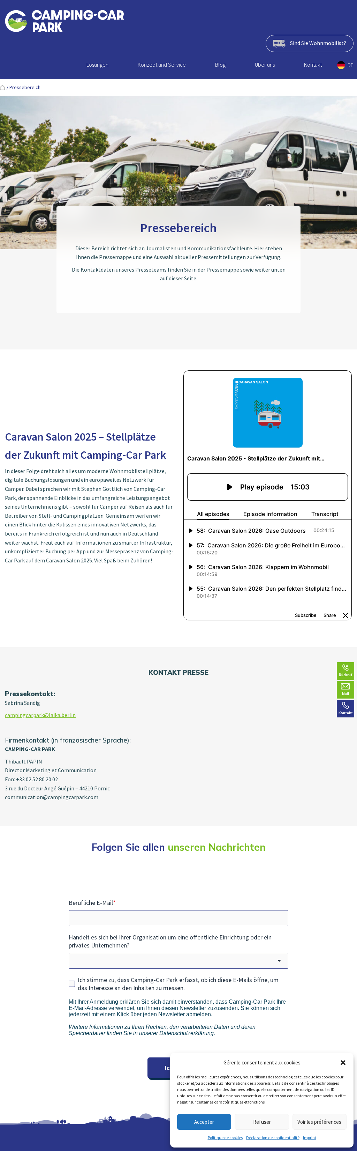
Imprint (309, 1137)
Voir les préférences (319, 1122)
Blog (220, 64)
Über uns (265, 64)
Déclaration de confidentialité (272, 1137)
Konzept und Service (162, 64)
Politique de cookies (225, 1137)
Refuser (262, 1122)
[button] (343, 1062)
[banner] (64, 22)
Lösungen (97, 64)
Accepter (204, 1122)
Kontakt (313, 64)
